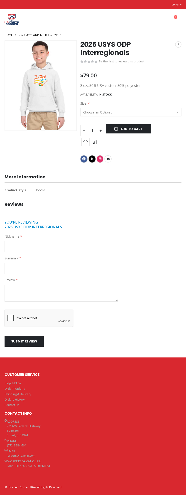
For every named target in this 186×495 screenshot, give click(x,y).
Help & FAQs (13, 383)
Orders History (15, 399)
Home (8, 35)
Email (108, 159)
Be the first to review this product (121, 61)
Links (175, 4)
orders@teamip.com (21, 455)
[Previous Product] (178, 44)
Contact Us (12, 405)
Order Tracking (15, 389)
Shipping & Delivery (18, 394)
